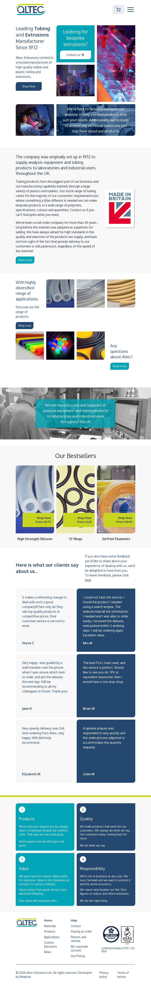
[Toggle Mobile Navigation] (130, 9)
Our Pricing (78, 956)
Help (74, 920)
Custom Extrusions (50, 944)
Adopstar (25, 976)
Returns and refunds (78, 939)
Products (49, 931)
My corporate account (79, 948)
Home (48, 920)
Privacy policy (104, 974)
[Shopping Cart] (118, 9)
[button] (130, 9)
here (88, 580)
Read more (25, 260)
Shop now (24, 325)
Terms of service (123, 974)
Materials (50, 926)
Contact (76, 926)
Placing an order (81, 931)
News (47, 952)
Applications (52, 937)
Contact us (73, 54)
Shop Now (28, 86)
